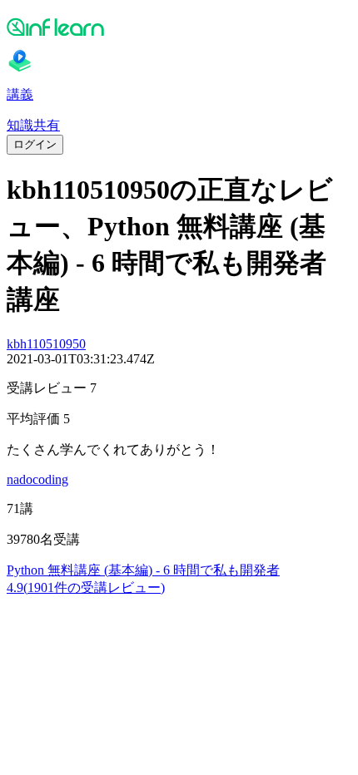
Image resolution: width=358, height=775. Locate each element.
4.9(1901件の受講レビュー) (86, 587)
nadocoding (37, 479)
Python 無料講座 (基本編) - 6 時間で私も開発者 (143, 570)
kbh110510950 (46, 344)
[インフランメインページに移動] (179, 27)
